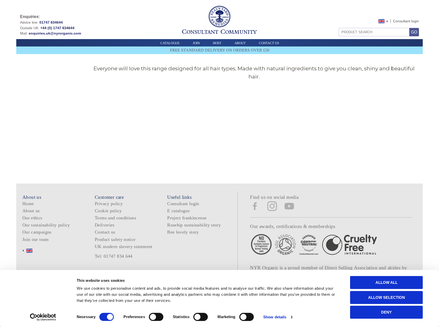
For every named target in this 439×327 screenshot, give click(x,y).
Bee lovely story (183, 232)
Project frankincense (187, 217)
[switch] (156, 317)
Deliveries (105, 224)
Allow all (386, 282)
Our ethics (32, 217)
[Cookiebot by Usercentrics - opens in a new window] (43, 317)
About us (31, 210)
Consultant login (406, 21)
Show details (274, 317)
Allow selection (386, 297)
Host (217, 43)
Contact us (105, 232)
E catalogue (178, 210)
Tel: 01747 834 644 (114, 256)
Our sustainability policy (46, 224)
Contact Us (269, 43)
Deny (386, 312)
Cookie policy (108, 210)
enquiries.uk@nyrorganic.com (55, 33)
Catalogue (170, 43)
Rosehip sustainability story (194, 224)
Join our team (35, 239)
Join (196, 43)
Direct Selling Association (352, 267)
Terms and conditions (115, 217)
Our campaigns (37, 232)
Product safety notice (115, 239)
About (240, 43)
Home (28, 203)
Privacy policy (109, 203)
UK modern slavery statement (123, 246)
